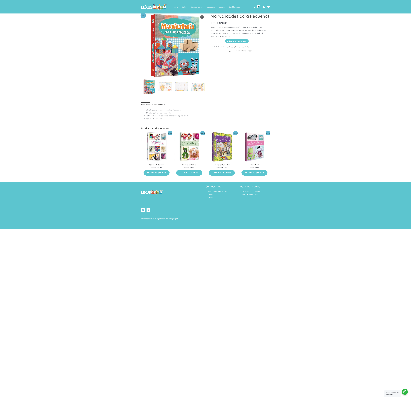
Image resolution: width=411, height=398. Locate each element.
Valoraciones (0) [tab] (158, 104)
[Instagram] (143, 210)
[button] (201, 7)
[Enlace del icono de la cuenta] (263, 6)
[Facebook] (148, 210)
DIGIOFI (153, 219)
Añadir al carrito (236, 41)
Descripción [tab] (145, 104)
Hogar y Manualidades (237, 47)
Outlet (247, 47)
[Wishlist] (268, 7)
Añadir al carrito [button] (156, 173)
